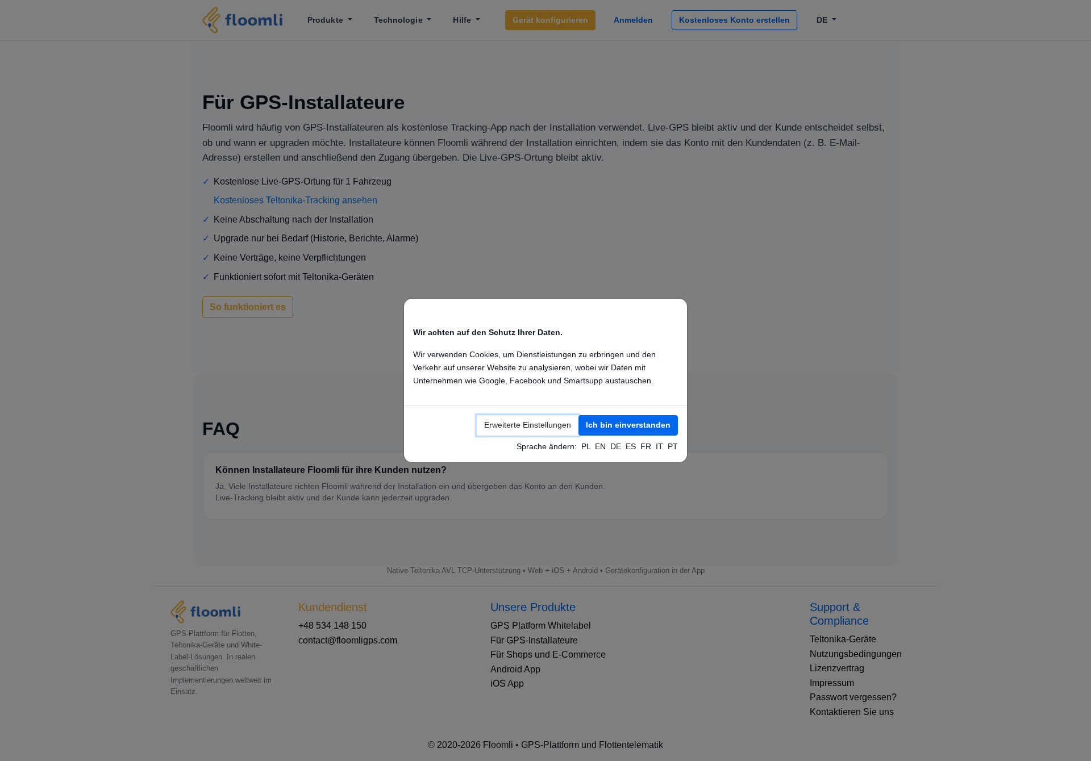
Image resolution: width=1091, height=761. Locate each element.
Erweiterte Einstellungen (527, 424)
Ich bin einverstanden (628, 424)
